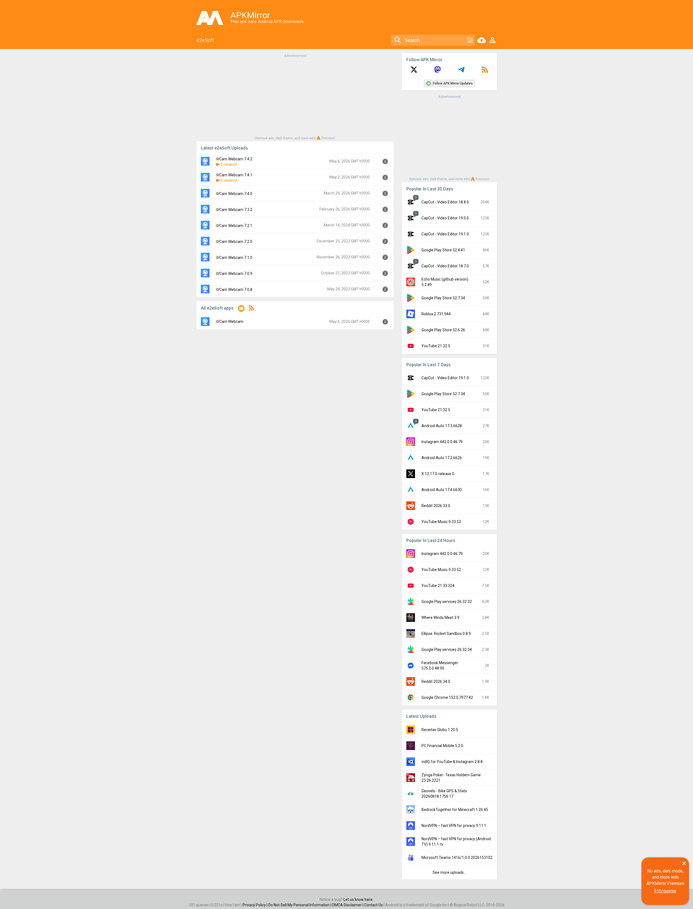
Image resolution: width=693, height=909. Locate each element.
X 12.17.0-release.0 (437, 474)
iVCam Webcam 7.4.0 (234, 193)
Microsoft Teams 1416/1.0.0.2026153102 (456, 857)
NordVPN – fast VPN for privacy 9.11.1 (453, 825)
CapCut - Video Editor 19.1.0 (445, 234)
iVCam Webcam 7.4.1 (234, 175)
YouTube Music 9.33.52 (441, 522)
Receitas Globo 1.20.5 (439, 730)
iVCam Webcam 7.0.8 (234, 289)
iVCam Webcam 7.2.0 (234, 241)
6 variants (228, 180)
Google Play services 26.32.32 (446, 601)
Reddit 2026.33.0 (435, 506)
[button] (241, 309)
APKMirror (250, 15)
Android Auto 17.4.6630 (441, 490)
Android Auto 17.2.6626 (441, 458)
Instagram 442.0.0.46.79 (442, 442)
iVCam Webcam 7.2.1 (234, 225)
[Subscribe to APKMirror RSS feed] (485, 71)
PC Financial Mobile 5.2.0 (442, 746)
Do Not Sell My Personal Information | (300, 905)
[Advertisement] (295, 96)
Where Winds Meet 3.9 (440, 617)
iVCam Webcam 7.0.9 (234, 273)
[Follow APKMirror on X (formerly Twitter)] (414, 71)
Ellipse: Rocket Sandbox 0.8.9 (446, 633)
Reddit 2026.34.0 (435, 681)
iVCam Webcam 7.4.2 (234, 159)
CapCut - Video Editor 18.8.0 (445, 202)
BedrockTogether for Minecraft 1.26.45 (454, 809)
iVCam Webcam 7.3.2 (234, 209)
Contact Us (373, 905)
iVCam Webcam (229, 321)
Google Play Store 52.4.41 (443, 250)
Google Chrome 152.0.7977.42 (447, 697)
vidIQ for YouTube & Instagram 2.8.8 (452, 761)
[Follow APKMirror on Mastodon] (437, 71)
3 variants (228, 164)
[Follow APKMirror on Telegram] (461, 71)
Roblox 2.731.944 (436, 314)
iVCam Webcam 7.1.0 (234, 257)
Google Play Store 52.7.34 (443, 298)
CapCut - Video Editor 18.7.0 (445, 266)
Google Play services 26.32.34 (446, 649)
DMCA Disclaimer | (348, 905)
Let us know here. (358, 899)
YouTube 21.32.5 (435, 346)
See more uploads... (449, 872)
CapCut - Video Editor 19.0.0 (445, 218)
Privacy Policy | (255, 905)
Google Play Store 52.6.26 (443, 330)
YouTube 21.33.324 (438, 585)
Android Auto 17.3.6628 (441, 426)
